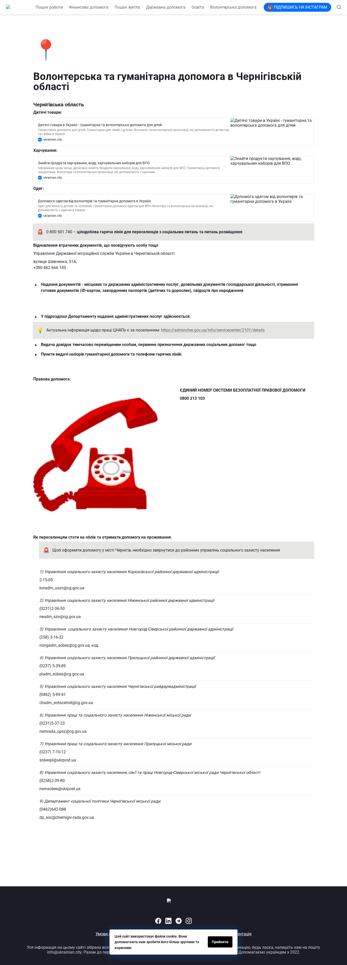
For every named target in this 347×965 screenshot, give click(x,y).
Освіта (198, 7)
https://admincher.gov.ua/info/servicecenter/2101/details (213, 330)
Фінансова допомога (88, 7)
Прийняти (220, 942)
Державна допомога (165, 7)
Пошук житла (127, 7)
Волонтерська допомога (233, 7)
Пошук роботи (49, 7)
